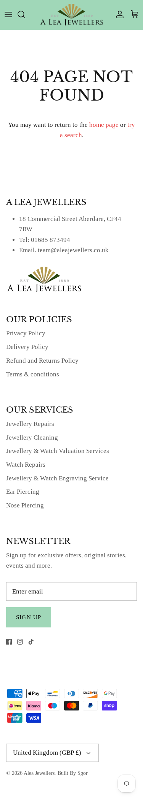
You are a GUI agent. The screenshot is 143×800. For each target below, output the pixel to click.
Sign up (28, 617)
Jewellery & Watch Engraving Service (57, 478)
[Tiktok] (31, 642)
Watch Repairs (25, 464)
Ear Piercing (22, 491)
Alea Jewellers (39, 773)
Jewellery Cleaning (32, 437)
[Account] (117, 14)
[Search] (25, 14)
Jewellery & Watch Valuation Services (57, 450)
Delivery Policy (27, 346)
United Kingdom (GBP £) (47, 752)
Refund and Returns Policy (42, 360)
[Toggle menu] (8, 14)
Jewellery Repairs (30, 423)
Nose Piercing (25, 505)
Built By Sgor (73, 773)
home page (104, 124)
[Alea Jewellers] (71, 15)
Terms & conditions (32, 374)
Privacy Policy (25, 333)
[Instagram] (20, 642)
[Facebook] (9, 642)
